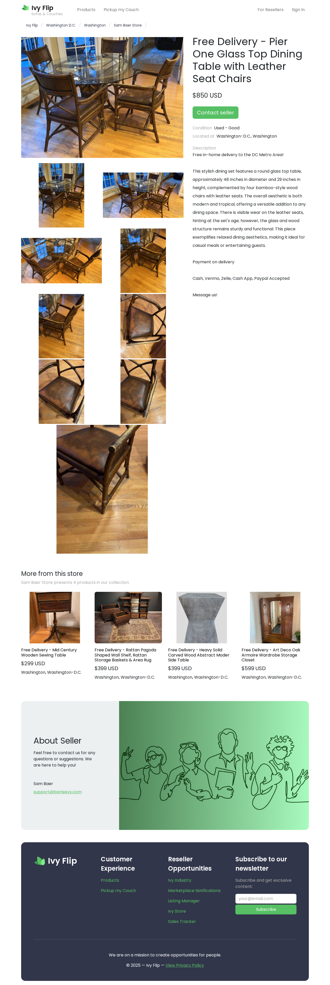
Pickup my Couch (121, 10)
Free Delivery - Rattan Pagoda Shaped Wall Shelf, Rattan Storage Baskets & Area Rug (125, 654)
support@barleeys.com (58, 792)
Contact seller (215, 112)
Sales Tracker (182, 921)
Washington (95, 25)
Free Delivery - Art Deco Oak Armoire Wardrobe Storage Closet (271, 654)
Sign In (298, 10)
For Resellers (271, 10)
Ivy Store (177, 911)
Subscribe (266, 909)
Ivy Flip (32, 25)
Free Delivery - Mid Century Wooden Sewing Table (49, 652)
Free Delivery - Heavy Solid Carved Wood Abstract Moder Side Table (198, 654)
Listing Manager (184, 901)
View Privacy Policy (185, 965)
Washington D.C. (61, 25)
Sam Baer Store (128, 25)
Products (86, 10)
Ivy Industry (179, 880)
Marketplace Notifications (194, 891)
